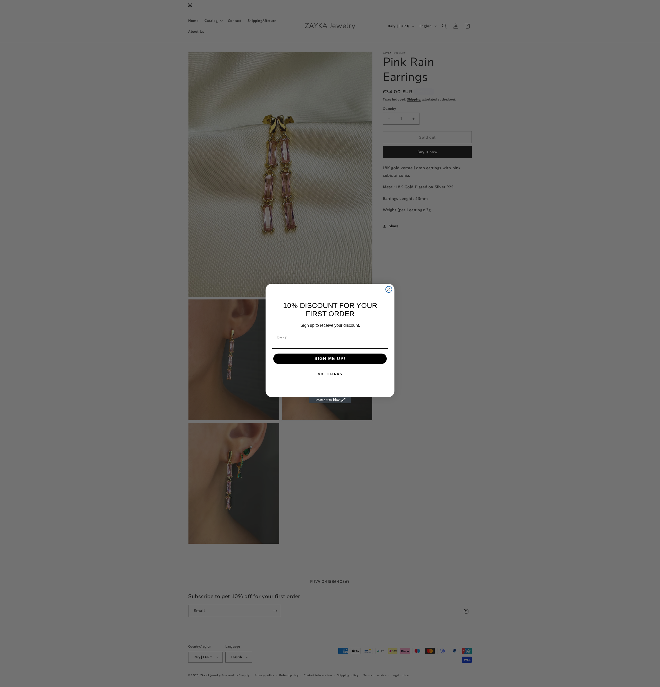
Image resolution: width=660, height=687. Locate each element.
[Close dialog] (389, 289)
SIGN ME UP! (330, 358)
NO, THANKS (330, 374)
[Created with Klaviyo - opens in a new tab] (330, 400)
